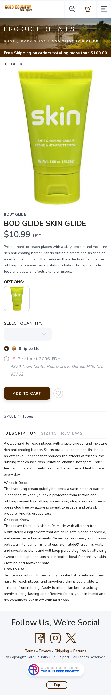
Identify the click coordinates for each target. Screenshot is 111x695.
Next (99, 136)
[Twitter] (71, 638)
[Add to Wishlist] (58, 393)
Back (15, 64)
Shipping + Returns (70, 650)
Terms (30, 650)
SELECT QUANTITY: (23, 323)
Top (57, 685)
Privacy (45, 650)
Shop (9, 41)
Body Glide (33, 41)
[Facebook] (40, 638)
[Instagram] (55, 638)
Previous (12, 136)
